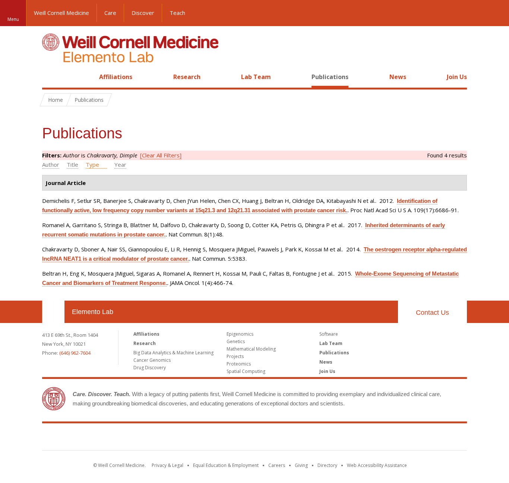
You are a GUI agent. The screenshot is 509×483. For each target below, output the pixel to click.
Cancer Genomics (152, 360)
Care (110, 12)
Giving (301, 465)
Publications (330, 77)
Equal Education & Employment (226, 465)
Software (328, 334)
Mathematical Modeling (251, 349)
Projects (235, 356)
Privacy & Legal (167, 465)
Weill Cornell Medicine (61, 12)
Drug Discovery (149, 367)
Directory (327, 465)
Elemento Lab (92, 312)
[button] (496, 13)
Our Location (53, 312)
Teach (177, 12)
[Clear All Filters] (160, 155)
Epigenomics (240, 334)
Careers (276, 465)
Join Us (457, 77)
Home (50, 76)
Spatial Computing (246, 371)
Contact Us (432, 312)
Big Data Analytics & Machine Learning (173, 352)
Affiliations (115, 77)
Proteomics (239, 364)
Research (186, 77)
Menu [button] (13, 19)
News (397, 77)
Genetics (236, 341)
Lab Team (256, 77)
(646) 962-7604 (75, 352)
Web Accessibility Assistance (377, 465)
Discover (143, 12)
